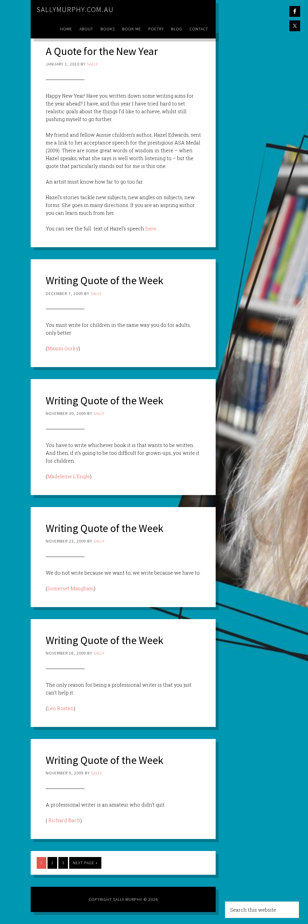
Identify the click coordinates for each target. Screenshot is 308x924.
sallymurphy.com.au (75, 9)
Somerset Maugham (70, 588)
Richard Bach (64, 820)
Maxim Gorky (63, 348)
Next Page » (85, 862)
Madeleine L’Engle (68, 476)
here (150, 228)
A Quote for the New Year (102, 51)
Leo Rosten (60, 708)
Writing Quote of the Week (104, 280)
